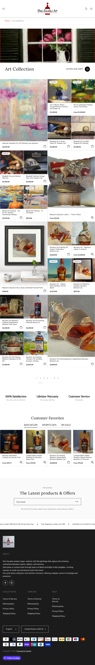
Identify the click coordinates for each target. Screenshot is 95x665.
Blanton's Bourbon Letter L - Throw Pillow (65, 215)
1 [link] (40, 378)
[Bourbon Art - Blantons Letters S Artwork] (83, 233)
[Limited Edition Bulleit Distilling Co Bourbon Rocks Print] (35, 442)
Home (7, 21)
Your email (20, 502)
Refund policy (8, 604)
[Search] (86, 8)
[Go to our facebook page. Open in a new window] (5, 582)
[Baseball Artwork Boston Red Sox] (12, 162)
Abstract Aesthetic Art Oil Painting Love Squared (20, 143)
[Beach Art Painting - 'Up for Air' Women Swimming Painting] (12, 197)
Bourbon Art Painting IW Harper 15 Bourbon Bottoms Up (59, 249)
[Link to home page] (8, 542)
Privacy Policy (8, 608)
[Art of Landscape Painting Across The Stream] (83, 91)
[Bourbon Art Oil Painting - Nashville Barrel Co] (35, 307)
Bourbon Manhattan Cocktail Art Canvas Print (11, 456)
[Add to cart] (44, 146)
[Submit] (77, 501)
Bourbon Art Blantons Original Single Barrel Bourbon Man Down (10, 322)
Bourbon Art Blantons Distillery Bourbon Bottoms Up (82, 286)
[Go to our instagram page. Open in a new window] (11, 582)
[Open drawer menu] (3, 8)
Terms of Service (10, 599)
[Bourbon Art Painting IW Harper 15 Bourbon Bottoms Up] (59, 233)
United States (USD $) (34, 629)
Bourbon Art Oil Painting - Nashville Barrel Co (35, 321)
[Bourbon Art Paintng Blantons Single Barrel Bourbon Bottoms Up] (71, 326)
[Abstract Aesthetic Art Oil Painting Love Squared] (23, 110)
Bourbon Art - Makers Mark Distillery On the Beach (58, 286)
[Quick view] (92, 217)
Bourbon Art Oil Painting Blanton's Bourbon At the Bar (11, 359)
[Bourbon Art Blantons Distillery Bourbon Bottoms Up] (83, 270)
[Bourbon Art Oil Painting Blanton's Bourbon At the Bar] (12, 343)
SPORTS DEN (49, 425)
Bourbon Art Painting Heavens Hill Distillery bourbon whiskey (34, 359)
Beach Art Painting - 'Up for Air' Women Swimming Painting (11, 213)
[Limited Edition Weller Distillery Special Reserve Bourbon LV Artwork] (83, 442)
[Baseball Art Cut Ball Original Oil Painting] (83, 127)
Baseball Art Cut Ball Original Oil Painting (81, 142)
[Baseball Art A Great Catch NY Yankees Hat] (59, 127)
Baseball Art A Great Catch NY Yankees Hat (58, 142)
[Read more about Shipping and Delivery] (16, 398)
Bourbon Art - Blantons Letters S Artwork (82, 248)
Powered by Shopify (24, 651)
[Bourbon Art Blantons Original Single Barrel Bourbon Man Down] (12, 307)
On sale (66, 425)
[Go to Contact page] (79, 398)
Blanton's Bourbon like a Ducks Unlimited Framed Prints (22, 288)
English (9, 629)
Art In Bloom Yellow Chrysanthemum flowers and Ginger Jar (59, 107)
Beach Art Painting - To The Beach (34, 212)
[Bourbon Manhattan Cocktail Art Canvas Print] (12, 442)
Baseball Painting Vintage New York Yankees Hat (35, 177)
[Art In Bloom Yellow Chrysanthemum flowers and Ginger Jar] (59, 91)
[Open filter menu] (87, 69)
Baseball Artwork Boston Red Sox (11, 177)
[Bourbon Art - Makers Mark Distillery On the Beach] (59, 270)
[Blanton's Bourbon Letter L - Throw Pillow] (71, 181)
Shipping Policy (9, 613)
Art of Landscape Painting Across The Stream (83, 106)
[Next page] (58, 380)
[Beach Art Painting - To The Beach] (35, 197)
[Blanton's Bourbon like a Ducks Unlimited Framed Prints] (23, 254)
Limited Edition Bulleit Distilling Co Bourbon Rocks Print (34, 457)
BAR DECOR (30, 425)
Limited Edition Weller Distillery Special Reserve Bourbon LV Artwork (83, 457)
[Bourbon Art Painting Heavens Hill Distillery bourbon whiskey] (35, 343)
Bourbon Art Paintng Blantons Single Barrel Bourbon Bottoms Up (69, 360)
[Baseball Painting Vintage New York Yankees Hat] (35, 162)
